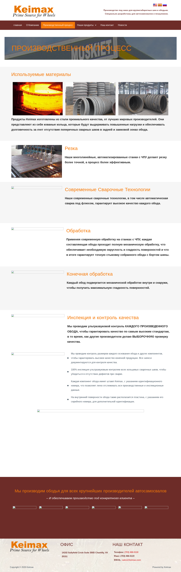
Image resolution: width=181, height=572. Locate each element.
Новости (122, 25)
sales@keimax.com (131, 560)
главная (17, 25)
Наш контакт (107, 25)
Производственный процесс (58, 25)
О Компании (32, 25)
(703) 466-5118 (131, 552)
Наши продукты (85, 25)
